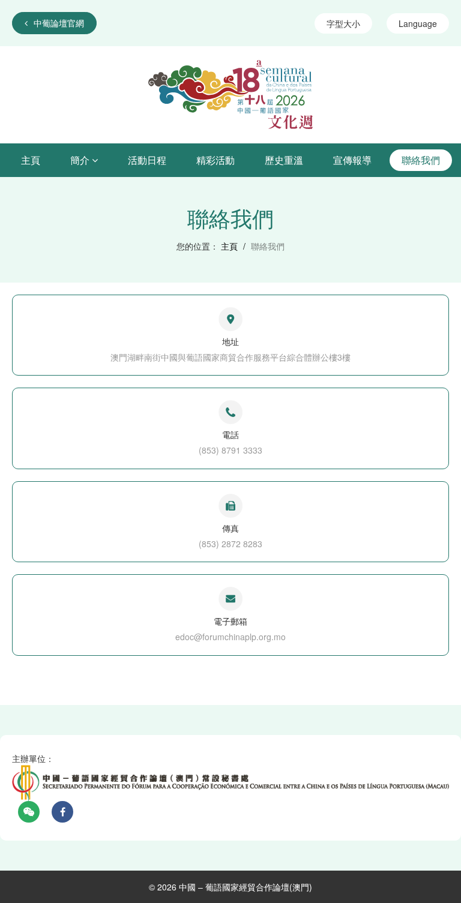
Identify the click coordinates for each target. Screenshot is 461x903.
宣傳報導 (352, 160)
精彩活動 (215, 160)
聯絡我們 (421, 160)
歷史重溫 (284, 160)
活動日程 (147, 160)
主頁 (30, 160)
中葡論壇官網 (59, 23)
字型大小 (343, 23)
